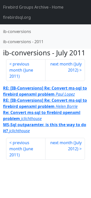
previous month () (21, 70)
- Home (33, 7)
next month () (66, 67)
